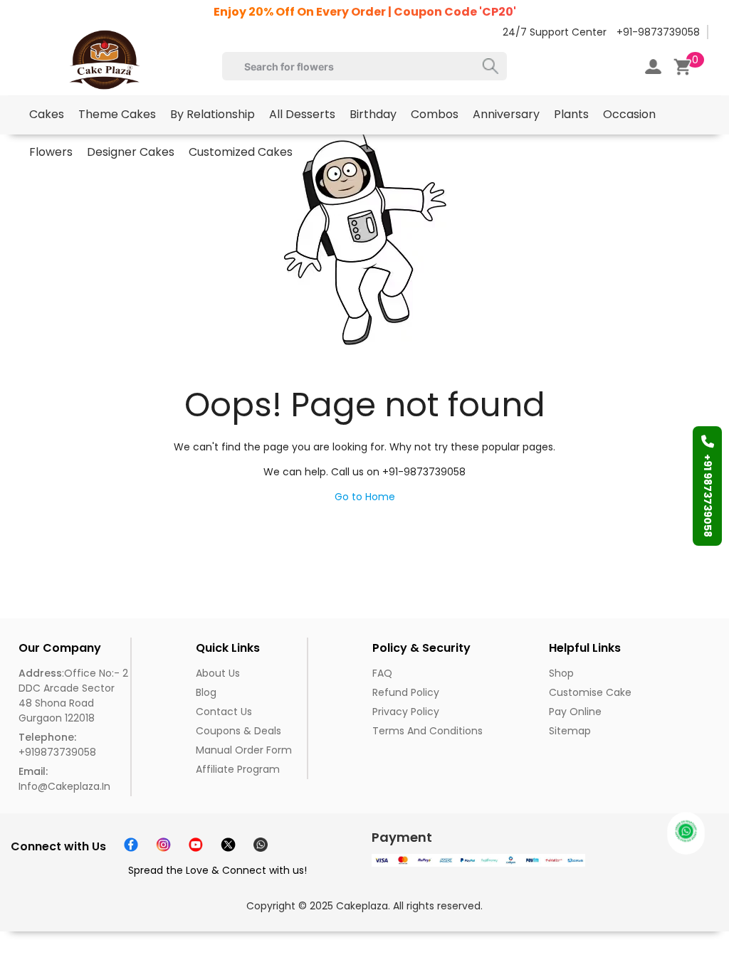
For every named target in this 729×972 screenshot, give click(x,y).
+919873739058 (57, 744)
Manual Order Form (244, 750)
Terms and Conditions (427, 731)
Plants (571, 114)
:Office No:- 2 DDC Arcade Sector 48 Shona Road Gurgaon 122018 (73, 695)
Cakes (46, 114)
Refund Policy (405, 692)
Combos (434, 114)
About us (218, 673)
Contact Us (224, 711)
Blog (206, 692)
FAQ (382, 673)
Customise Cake (590, 692)
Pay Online (575, 711)
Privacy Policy (405, 711)
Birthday (373, 114)
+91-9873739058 (658, 32)
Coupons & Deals (238, 731)
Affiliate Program (238, 769)
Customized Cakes (241, 152)
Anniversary (506, 114)
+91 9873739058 (708, 495)
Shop (561, 673)
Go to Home (365, 497)
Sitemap (570, 731)
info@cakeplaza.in (64, 778)
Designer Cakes (130, 152)
